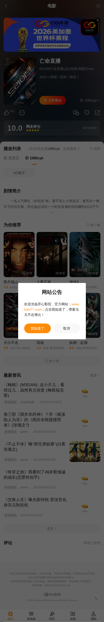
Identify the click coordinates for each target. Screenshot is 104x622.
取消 (66, 328)
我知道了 (37, 328)
